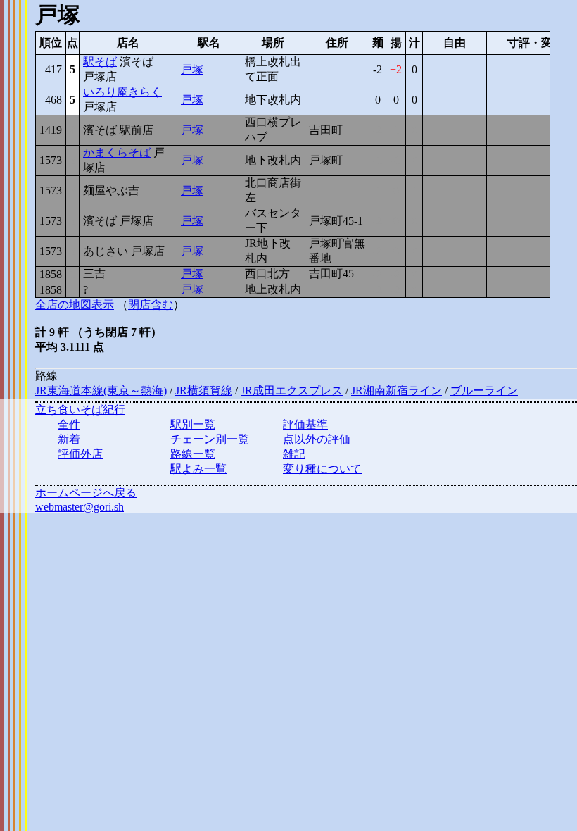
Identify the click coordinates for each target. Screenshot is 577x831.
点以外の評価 (316, 439)
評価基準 (305, 424)
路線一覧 (192, 454)
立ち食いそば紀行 (80, 410)
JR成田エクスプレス (292, 390)
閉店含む (150, 305)
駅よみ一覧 (198, 469)
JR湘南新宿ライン (396, 390)
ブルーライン (484, 390)
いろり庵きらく (122, 92)
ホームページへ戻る (86, 493)
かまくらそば (117, 152)
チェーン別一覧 (209, 439)
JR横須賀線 (203, 390)
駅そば (100, 62)
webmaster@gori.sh (79, 507)
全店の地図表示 (74, 305)
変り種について (322, 469)
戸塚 (192, 69)
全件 (69, 424)
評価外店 (80, 454)
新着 (69, 439)
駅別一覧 (192, 424)
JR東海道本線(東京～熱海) (101, 390)
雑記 (294, 454)
